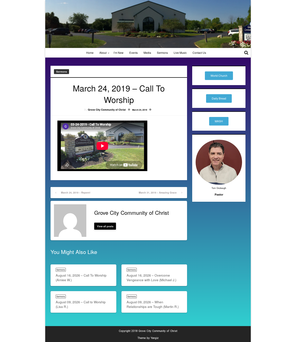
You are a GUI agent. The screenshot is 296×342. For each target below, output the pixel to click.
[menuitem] (89, 53)
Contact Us (199, 53)
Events (133, 53)
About (103, 53)
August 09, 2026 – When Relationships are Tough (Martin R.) (153, 304)
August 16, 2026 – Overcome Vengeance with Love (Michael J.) (151, 277)
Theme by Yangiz (148, 338)
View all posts (105, 226)
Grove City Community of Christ (107, 109)
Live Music (180, 53)
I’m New (119, 53)
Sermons (162, 53)
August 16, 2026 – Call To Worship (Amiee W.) (81, 277)
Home (90, 53)
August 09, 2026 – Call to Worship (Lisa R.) (81, 304)
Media (147, 53)
